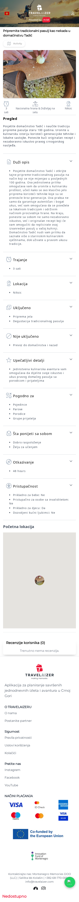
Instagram (12, 770)
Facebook (12, 777)
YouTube (11, 785)
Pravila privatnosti (18, 737)
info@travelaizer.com (39, 881)
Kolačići (10, 753)
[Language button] (7, 13)
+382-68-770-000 (56, 878)
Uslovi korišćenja (17, 745)
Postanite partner (18, 721)
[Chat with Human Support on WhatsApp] (69, 882)
